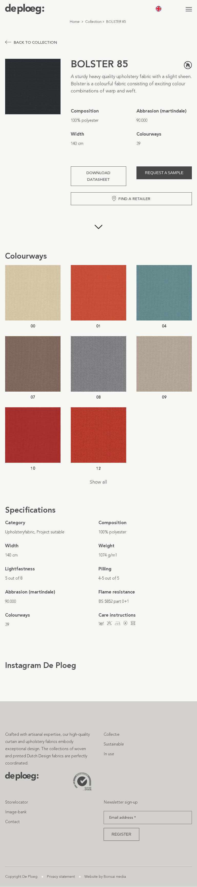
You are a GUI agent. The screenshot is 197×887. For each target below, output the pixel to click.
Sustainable (114, 744)
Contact (12, 821)
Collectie (112, 734)
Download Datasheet (98, 176)
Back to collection (35, 42)
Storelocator (16, 802)
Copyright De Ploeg (21, 876)
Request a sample (164, 173)
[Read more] (98, 228)
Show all (98, 482)
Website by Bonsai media (105, 876)
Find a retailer (134, 198)
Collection (93, 22)
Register (121, 834)
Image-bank (15, 811)
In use (109, 753)
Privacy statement (61, 876)
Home (75, 22)
